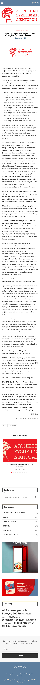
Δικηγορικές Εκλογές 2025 (15, 612)
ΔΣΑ (5, 610)
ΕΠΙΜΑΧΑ (20, 526)
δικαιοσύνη (30, 619)
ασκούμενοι (17, 617)
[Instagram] (32, 3)
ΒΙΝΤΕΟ (20, 517)
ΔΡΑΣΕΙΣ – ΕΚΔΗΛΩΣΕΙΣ (20, 522)
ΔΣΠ (10, 611)
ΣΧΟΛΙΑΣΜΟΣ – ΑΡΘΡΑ (20, 535)
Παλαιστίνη (5, 617)
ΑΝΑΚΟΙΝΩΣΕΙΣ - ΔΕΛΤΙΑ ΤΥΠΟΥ (20, 31)
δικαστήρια (6, 623)
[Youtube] (35, 3)
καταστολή (19, 622)
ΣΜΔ (12, 616)
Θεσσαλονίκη (12, 425)
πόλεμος (22, 626)
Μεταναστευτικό (25, 614)
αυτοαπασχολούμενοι (13, 619)
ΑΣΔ (4, 425)
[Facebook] (15, 666)
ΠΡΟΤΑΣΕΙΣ (20, 530)
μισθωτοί (14, 626)
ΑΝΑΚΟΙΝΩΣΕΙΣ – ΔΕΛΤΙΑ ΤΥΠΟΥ (20, 513)
